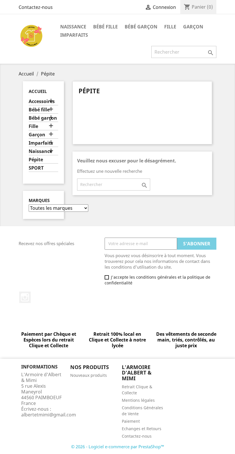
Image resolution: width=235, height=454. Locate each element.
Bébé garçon (141, 27)
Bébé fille (105, 27)
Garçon (193, 27)
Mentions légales (138, 400)
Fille (170, 27)
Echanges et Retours (141, 428)
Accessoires (42, 101)
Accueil (38, 91)
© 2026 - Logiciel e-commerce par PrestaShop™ (117, 446)
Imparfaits (74, 35)
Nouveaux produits (88, 375)
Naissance (73, 27)
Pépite (36, 160)
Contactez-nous (36, 7)
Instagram (25, 297)
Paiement (131, 421)
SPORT (36, 168)
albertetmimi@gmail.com (48, 415)
